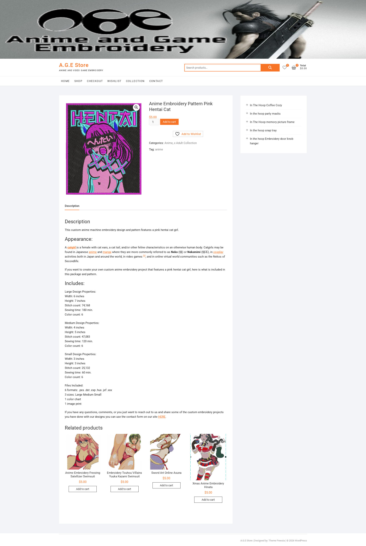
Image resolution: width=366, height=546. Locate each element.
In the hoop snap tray (263, 130)
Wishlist (114, 81)
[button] (136, 107)
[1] (144, 256)
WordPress (301, 540)
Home (65, 81)
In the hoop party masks (265, 113)
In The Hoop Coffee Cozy (266, 105)
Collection (135, 81)
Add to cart (169, 121)
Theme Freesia (277, 540)
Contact (156, 81)
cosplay (218, 252)
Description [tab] (72, 206)
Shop (78, 81)
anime (159, 149)
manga (107, 252)
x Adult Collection (185, 143)
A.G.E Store (74, 65)
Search (270, 67)
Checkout (95, 81)
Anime (169, 143)
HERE (161, 416)
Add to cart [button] (82, 489)
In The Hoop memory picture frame (272, 122)
